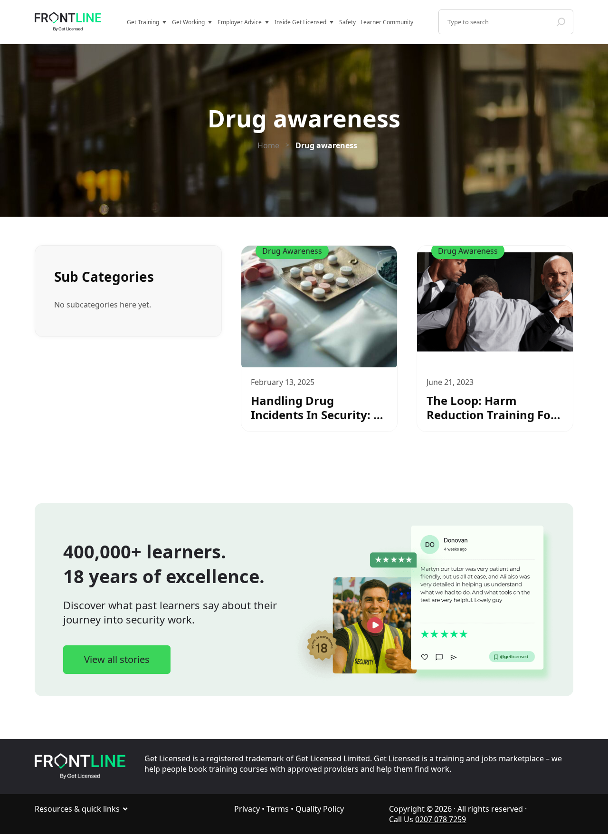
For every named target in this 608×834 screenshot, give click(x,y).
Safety (347, 22)
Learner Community (387, 22)
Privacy (247, 809)
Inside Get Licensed (300, 22)
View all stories (117, 659)
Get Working (188, 22)
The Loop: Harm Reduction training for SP (491, 407)
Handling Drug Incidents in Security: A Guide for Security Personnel (316, 407)
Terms (277, 809)
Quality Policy (319, 809)
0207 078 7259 (440, 819)
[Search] (561, 22)
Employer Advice (240, 22)
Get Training (143, 22)
